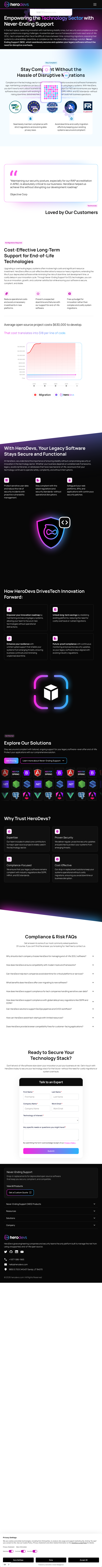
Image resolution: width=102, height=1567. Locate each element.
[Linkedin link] (16, 1251)
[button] (95, 4)
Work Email (57, 1103)
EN (5, 1564)
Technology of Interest (33, 1115)
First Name (28, 1092)
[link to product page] (7, 773)
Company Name (30, 1103)
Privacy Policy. (70, 1143)
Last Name (57, 1092)
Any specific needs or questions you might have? (44, 1127)
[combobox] (6, 1564)
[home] (16, 4)
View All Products (15, 1186)
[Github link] (11, 1251)
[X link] (5, 1251)
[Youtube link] (22, 1251)
